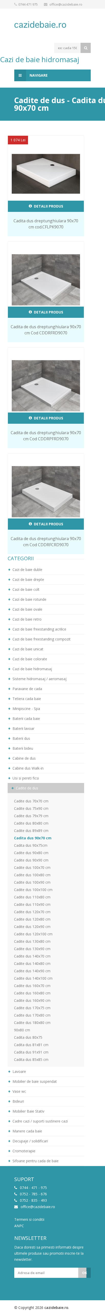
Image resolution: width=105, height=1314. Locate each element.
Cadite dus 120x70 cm (32, 911)
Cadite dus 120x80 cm (32, 919)
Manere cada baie (26, 1131)
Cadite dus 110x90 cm (32, 904)
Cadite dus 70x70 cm (31, 801)
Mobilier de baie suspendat (34, 1081)
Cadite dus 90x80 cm (31, 852)
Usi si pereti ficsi (25, 778)
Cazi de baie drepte (27, 579)
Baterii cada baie (25, 718)
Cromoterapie (23, 1150)
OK (84, 1272)
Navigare (38, 75)
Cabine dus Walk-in (27, 768)
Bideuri (17, 1101)
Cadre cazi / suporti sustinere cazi (39, 1121)
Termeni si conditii (29, 1219)
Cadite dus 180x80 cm (32, 1022)
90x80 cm (22, 1030)
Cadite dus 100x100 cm (33, 889)
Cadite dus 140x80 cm (32, 963)
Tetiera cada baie (26, 698)
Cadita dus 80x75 (28, 1037)
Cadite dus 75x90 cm (31, 808)
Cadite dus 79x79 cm (31, 815)
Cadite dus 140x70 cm (32, 956)
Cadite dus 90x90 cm (31, 860)
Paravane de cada (26, 688)
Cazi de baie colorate (29, 658)
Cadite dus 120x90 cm (32, 926)
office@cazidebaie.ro (65, 4)
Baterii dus (20, 738)
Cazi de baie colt (25, 589)
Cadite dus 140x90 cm (32, 970)
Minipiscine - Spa (25, 708)
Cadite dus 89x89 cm (31, 830)
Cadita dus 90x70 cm (32, 838)
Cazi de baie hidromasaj (31, 668)
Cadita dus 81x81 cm (31, 1044)
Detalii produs (48, 206)
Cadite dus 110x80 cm (32, 897)
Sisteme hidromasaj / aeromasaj (39, 678)
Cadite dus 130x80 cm (32, 941)
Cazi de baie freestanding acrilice (38, 629)
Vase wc (18, 1091)
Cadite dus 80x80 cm (31, 823)
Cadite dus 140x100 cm (33, 978)
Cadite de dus (26, 788)
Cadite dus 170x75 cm (32, 1007)
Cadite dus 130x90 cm (32, 948)
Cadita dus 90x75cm (30, 845)
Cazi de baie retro (26, 619)
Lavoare (18, 1071)
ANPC (19, 1226)
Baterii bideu (22, 748)
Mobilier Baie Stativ (27, 1111)
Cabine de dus (23, 758)
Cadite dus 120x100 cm (33, 934)
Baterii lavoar (22, 728)
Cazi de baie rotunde (28, 599)
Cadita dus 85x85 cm (31, 1059)
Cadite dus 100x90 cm (32, 882)
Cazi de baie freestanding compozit (41, 639)
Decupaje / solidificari (29, 1141)
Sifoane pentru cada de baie (35, 1160)
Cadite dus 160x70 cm (32, 985)
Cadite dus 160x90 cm (32, 1000)
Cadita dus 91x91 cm (31, 1052)
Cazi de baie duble (26, 569)
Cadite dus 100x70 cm (32, 867)
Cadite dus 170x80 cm (32, 1015)
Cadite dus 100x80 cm (32, 874)
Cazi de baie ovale (26, 609)
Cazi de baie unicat (27, 649)
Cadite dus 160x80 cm (32, 993)
